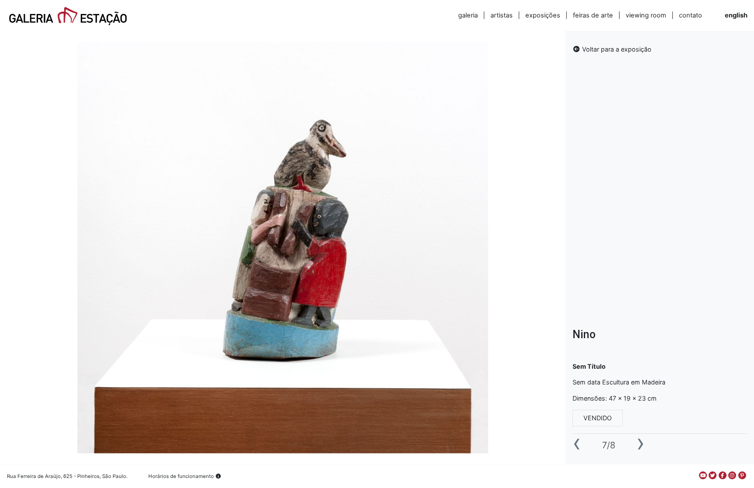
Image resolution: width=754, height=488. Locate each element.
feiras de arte (593, 15)
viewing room (646, 15)
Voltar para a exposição (615, 49)
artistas (501, 15)
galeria (468, 15)
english (736, 15)
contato (690, 15)
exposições (542, 15)
